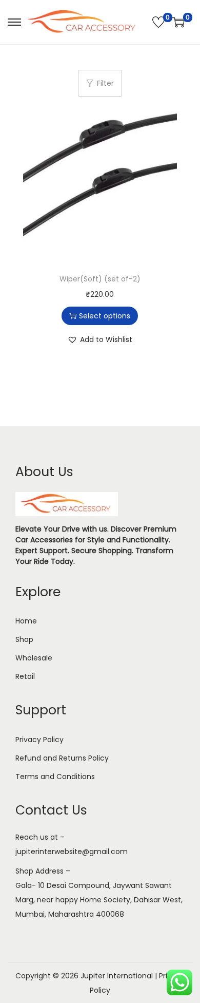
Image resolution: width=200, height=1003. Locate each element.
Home (26, 621)
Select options (104, 316)
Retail (25, 676)
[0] (158, 22)
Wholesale (33, 658)
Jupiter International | (120, 976)
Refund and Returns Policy (62, 758)
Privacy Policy (39, 739)
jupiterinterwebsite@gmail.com (71, 851)
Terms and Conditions (55, 776)
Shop (24, 639)
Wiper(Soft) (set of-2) (100, 279)
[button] (99, 339)
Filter (105, 83)
